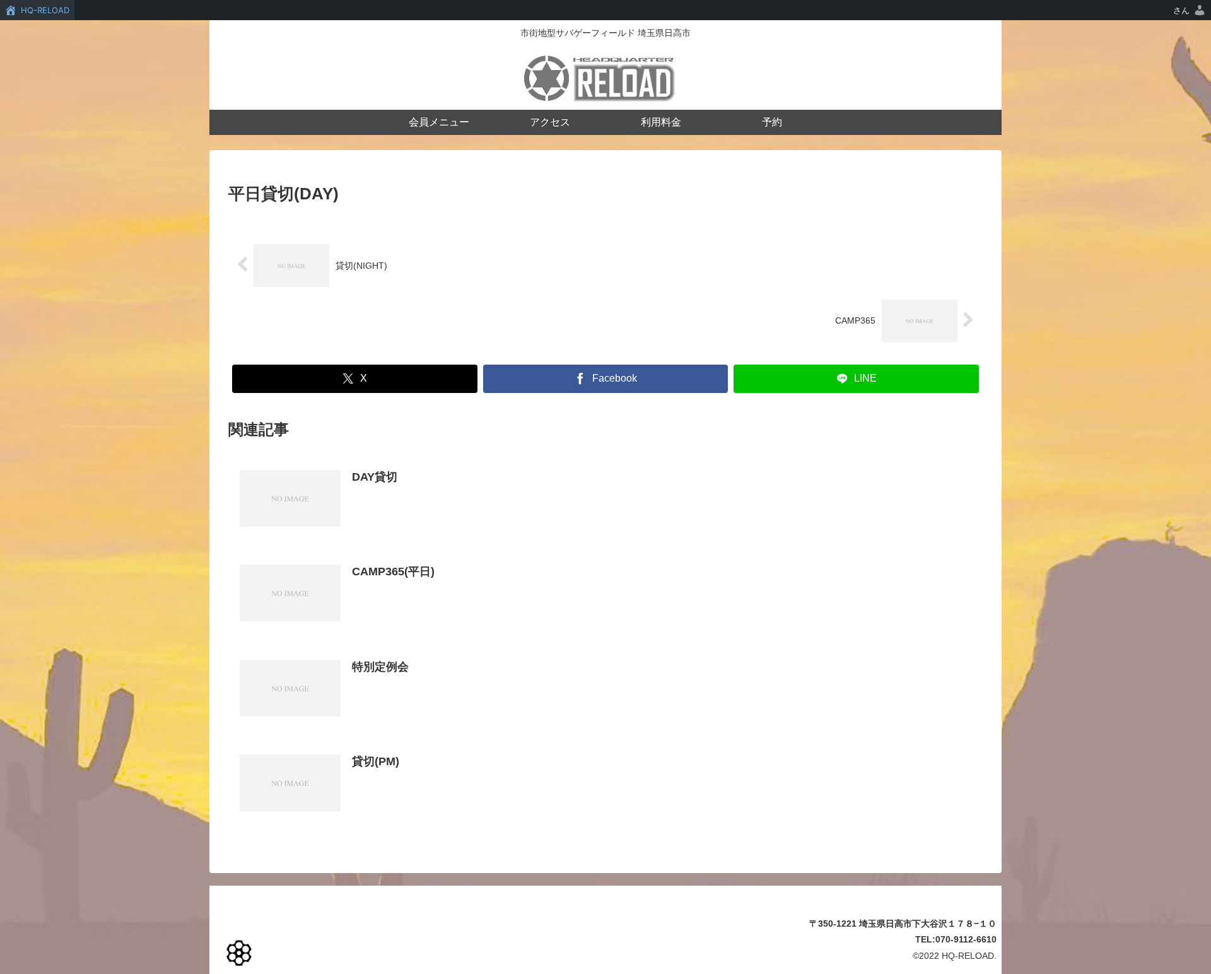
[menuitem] (1190, 10)
